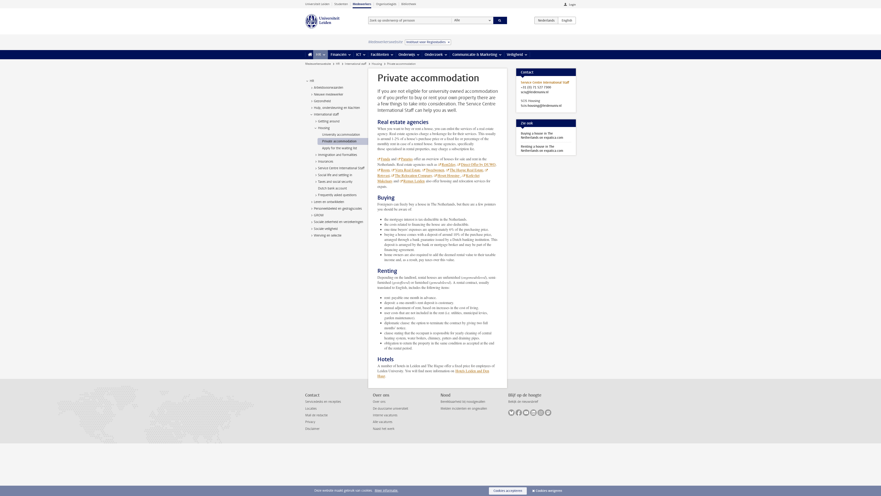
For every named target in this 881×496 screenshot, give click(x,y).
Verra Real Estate (407, 169)
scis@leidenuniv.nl (535, 92)
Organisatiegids (386, 4)
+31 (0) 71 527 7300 (536, 87)
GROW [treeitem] (319, 215)
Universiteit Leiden (317, 4)
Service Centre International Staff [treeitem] (341, 168)
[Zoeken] (500, 20)
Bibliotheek (408, 4)
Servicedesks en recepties (323, 402)
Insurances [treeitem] (325, 161)
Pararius (407, 158)
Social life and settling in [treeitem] (335, 175)
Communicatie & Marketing (474, 54)
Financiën (338, 54)
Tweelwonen (435, 169)
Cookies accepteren (507, 491)
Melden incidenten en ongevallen (463, 408)
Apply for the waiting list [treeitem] (339, 148)
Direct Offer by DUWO (478, 164)
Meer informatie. (386, 490)
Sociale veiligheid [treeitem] (326, 229)
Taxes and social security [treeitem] (335, 182)
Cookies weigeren (549, 491)
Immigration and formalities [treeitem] (337, 155)
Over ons (379, 402)
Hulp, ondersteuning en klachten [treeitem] (337, 108)
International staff (355, 64)
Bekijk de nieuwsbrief (523, 402)
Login (572, 4)
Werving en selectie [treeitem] (327, 235)
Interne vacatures (385, 415)
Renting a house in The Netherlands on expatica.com (542, 148)
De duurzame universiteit (390, 408)
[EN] (567, 20)
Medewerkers (362, 4)
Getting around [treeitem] (329, 121)
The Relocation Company (413, 175)
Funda (385, 158)
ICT (358, 54)
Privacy (310, 422)
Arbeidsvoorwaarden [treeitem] (328, 87)
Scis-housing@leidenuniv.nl (541, 106)
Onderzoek (434, 54)
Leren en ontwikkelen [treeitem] (329, 202)
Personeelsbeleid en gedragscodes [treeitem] (338, 208)
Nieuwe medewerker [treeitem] (328, 94)
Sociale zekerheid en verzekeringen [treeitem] (338, 222)
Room (385, 169)
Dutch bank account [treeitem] (332, 188)
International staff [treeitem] (326, 114)
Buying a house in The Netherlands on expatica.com (542, 135)
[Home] (309, 54)
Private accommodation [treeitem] (339, 141)
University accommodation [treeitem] (341, 134)
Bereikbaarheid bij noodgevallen (462, 402)
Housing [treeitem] (324, 128)
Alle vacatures (382, 422)
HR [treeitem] (312, 81)
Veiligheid (515, 54)
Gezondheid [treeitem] (322, 101)
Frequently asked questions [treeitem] (337, 195)
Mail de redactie (316, 415)
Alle (457, 20)
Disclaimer (312, 429)
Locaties (311, 408)
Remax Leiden (414, 180)
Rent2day (448, 164)
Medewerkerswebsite (318, 64)
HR (318, 54)
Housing (377, 64)
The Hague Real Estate (466, 169)
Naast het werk (383, 429)
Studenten (341, 4)
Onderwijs (407, 54)
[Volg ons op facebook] (519, 412)
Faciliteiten (380, 54)
